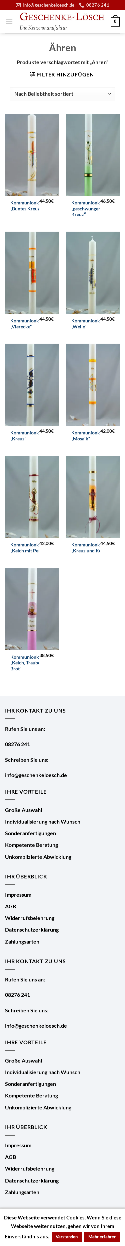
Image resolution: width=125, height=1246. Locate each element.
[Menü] (9, 22)
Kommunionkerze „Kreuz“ (29, 435)
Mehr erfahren (102, 1236)
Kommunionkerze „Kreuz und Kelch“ (90, 547)
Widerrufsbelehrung (29, 918)
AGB (10, 906)
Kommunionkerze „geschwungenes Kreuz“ (90, 208)
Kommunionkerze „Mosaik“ (90, 435)
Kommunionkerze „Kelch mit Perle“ (29, 547)
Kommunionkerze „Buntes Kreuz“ (29, 205)
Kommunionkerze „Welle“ (90, 323)
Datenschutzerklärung (32, 929)
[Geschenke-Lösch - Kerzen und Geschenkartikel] (62, 21)
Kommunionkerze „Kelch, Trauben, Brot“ (29, 662)
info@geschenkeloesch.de (36, 775)
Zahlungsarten (22, 941)
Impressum (18, 894)
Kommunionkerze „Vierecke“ (29, 323)
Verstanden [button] (67, 1236)
